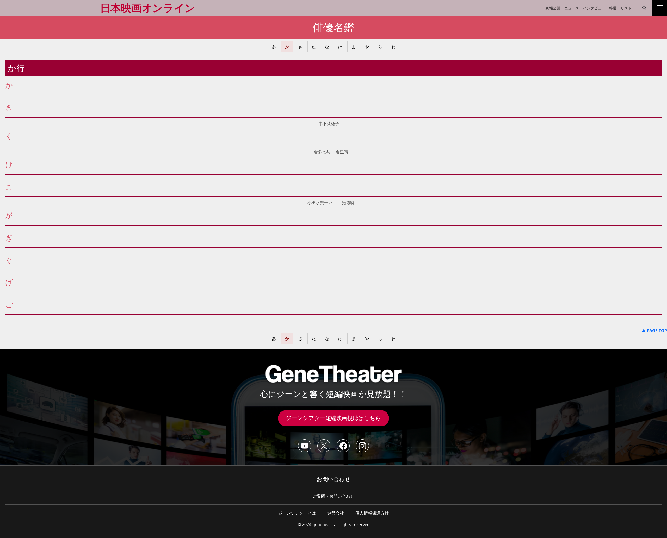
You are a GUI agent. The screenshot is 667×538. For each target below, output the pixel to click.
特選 (612, 7)
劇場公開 (553, 7)
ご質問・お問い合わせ (333, 496)
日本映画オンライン (147, 8)
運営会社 (335, 513)
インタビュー (594, 7)
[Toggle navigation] (659, 8)
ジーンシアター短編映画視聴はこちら (333, 418)
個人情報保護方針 (372, 513)
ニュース (571, 7)
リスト (626, 7)
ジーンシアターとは (297, 513)
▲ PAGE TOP (654, 331)
